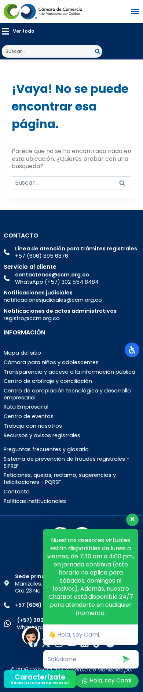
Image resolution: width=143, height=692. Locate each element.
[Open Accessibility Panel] (132, 350)
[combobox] (48, 51)
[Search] (98, 51)
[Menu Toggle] (135, 11)
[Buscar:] (71, 182)
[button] (18, 31)
